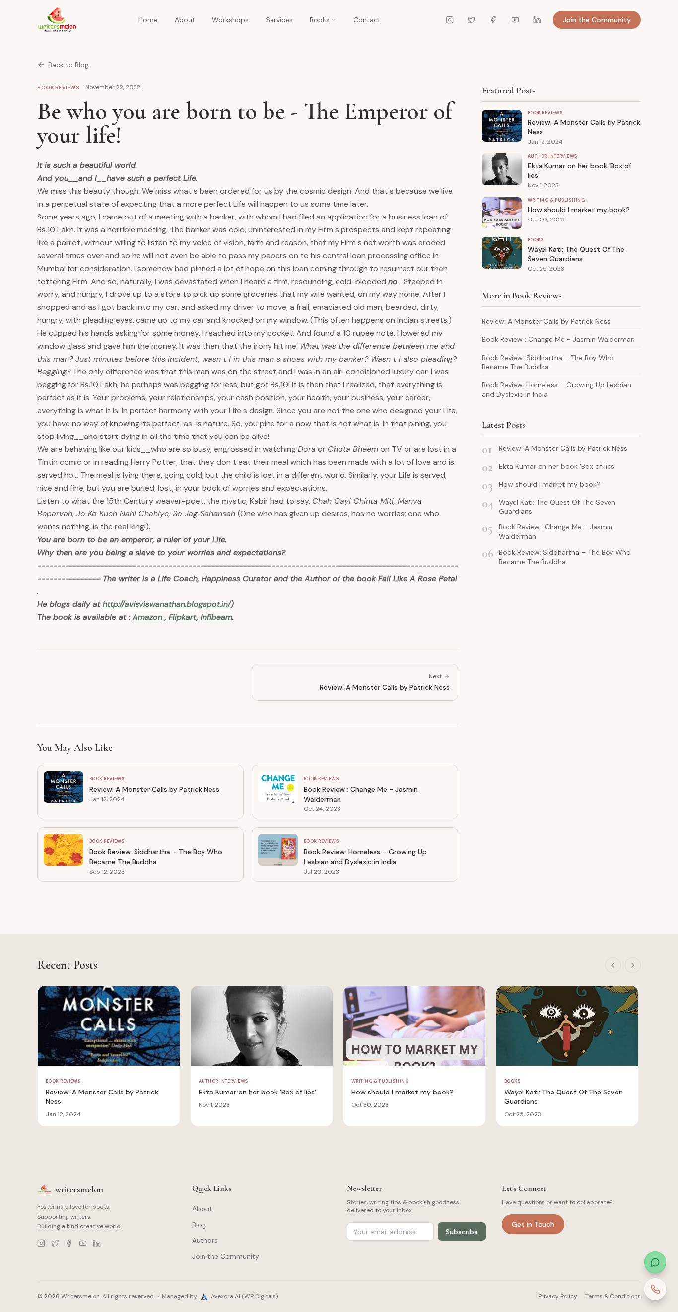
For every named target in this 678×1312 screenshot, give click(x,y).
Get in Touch (533, 1224)
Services (279, 19)
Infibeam (216, 617)
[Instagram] (450, 20)
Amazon (147, 617)
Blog (199, 1224)
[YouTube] (515, 20)
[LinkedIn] (537, 20)
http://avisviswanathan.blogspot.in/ (167, 604)
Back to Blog (68, 64)
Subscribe (462, 1231)
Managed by (220, 1296)
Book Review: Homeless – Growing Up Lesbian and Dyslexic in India (556, 389)
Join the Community (597, 19)
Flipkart (183, 617)
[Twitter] (471, 20)
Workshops (230, 19)
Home (148, 19)
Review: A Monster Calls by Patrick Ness (546, 321)
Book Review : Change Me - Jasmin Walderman (558, 339)
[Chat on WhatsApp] (655, 1262)
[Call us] (655, 1289)
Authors (205, 1240)
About (185, 19)
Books (320, 19)
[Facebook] (493, 20)
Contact (367, 19)
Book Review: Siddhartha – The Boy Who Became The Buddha (548, 362)
